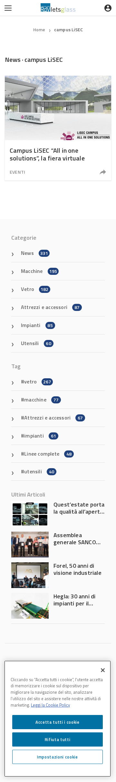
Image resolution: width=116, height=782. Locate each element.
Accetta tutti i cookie (57, 722)
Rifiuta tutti (58, 739)
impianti (40, 435)
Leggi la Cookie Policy (50, 705)
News (34, 253)
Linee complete (48, 454)
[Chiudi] (103, 670)
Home (39, 29)
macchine (41, 399)
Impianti (37, 325)
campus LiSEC (68, 29)
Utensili (36, 343)
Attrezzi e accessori (50, 307)
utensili (39, 471)
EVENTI (17, 172)
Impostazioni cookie (57, 757)
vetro (37, 381)
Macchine (39, 271)
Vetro (35, 289)
